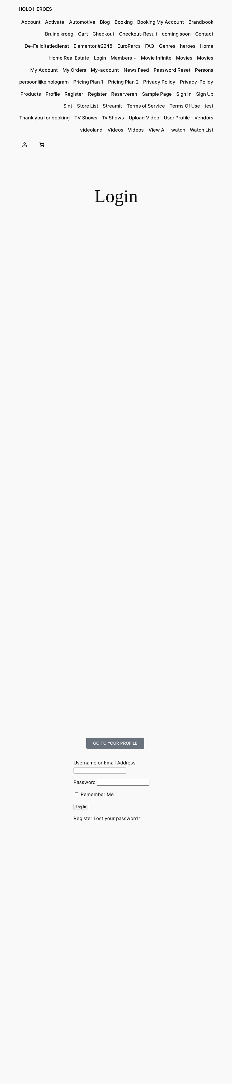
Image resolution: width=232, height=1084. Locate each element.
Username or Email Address (105, 763)
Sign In (184, 94)
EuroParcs (129, 46)
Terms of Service (146, 106)
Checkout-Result (138, 34)
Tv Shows (113, 118)
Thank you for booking (44, 118)
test (209, 106)
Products (30, 94)
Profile (53, 94)
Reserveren (124, 94)
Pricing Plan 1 (88, 82)
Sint (67, 106)
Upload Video (144, 118)
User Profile (177, 118)
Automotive (82, 22)
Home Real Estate (69, 58)
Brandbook (200, 22)
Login (100, 58)
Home (206, 46)
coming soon (176, 34)
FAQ (149, 46)
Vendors (203, 118)
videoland (91, 130)
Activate (54, 22)
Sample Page (157, 94)
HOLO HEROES (35, 9)
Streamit (112, 106)
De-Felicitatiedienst (47, 46)
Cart (83, 34)
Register (74, 94)
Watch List (201, 130)
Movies (184, 58)
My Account (44, 70)
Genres (167, 46)
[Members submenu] (134, 57)
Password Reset (172, 70)
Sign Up (204, 94)
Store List (87, 106)
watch (178, 130)
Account (30, 22)
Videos (115, 130)
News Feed (136, 70)
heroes (188, 46)
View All (158, 130)
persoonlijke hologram (44, 82)
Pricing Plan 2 (123, 82)
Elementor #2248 (93, 46)
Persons (204, 70)
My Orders (74, 70)
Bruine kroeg (59, 34)
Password (85, 782)
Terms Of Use (184, 106)
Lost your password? (117, 818)
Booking (124, 22)
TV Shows (85, 118)
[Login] (25, 145)
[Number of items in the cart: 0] (42, 145)
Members (121, 58)
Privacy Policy (159, 82)
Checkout (103, 34)
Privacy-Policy (196, 82)
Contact (204, 34)
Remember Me (96, 794)
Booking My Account (160, 22)
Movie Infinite (156, 58)
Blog (105, 22)
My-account (105, 70)
